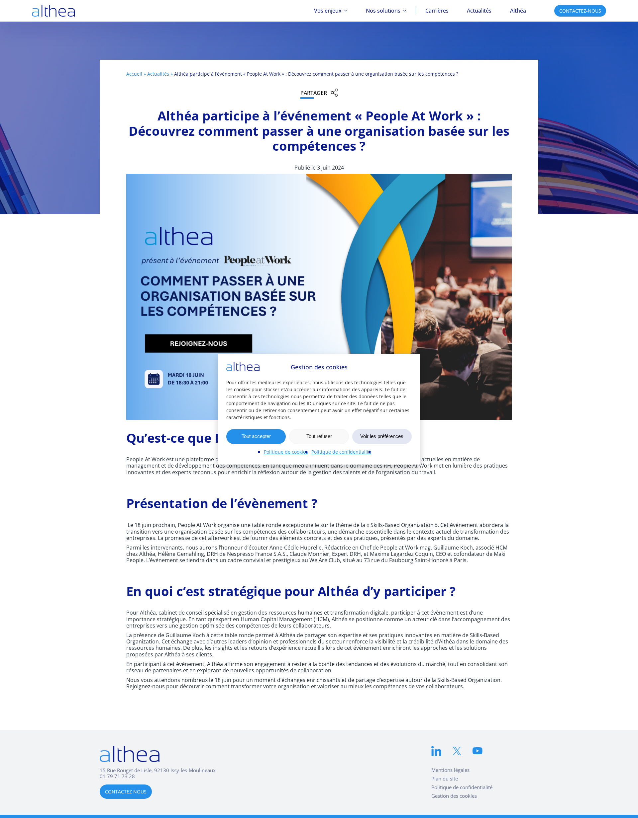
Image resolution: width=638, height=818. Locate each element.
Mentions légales (450, 770)
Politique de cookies (286, 452)
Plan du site (444, 778)
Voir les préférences (381, 436)
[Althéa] (53, 11)
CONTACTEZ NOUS (126, 791)
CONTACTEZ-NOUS (580, 11)
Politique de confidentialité (341, 452)
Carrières (437, 11)
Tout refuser (319, 436)
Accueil (134, 74)
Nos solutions (383, 10)
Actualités (479, 11)
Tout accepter (256, 436)
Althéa (518, 11)
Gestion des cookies (454, 795)
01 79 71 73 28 (117, 776)
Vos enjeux (328, 10)
